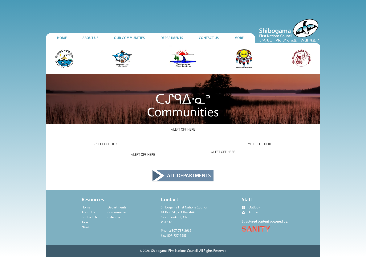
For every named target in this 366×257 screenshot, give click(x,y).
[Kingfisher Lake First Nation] (122, 59)
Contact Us (89, 217)
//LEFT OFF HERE (183, 130)
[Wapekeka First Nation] (183, 59)
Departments (117, 207)
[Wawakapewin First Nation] (244, 59)
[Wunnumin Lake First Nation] (301, 59)
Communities (117, 212)
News (85, 227)
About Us (88, 212)
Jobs (85, 222)
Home (86, 207)
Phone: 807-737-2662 (176, 231)
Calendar (114, 217)
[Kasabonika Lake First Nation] (64, 59)
